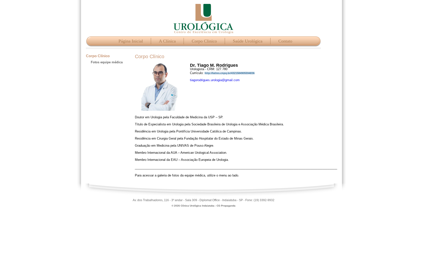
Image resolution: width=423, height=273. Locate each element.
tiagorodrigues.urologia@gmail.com (215, 80)
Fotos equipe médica (107, 62)
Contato (285, 41)
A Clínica (167, 41)
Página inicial (130, 41)
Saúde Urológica (247, 41)
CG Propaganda (226, 205)
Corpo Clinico (204, 41)
